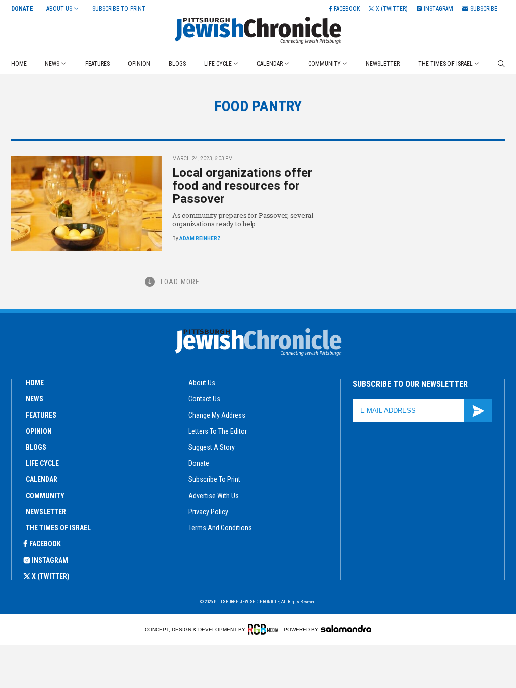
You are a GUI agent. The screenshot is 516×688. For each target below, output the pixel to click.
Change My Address (216, 415)
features (41, 415)
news (34, 399)
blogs (36, 447)
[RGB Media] (265, 629)
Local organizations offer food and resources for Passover (242, 186)
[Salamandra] (346, 628)
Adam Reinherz (200, 238)
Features (97, 63)
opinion (39, 431)
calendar (41, 479)
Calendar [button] (270, 63)
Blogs (177, 63)
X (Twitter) (51, 576)
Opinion (139, 63)
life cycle (42, 463)
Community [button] (324, 63)
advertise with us (213, 496)
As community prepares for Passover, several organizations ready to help (242, 219)
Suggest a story (211, 447)
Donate (22, 8)
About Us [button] (59, 8)
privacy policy (208, 512)
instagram (50, 560)
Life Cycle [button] (218, 63)
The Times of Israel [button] (445, 63)
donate (198, 463)
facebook (45, 544)
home (35, 383)
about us (201, 383)
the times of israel (58, 528)
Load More (180, 282)
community (45, 496)
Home (19, 63)
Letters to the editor (217, 431)
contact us (204, 399)
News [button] (52, 63)
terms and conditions (220, 528)
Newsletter (383, 63)
